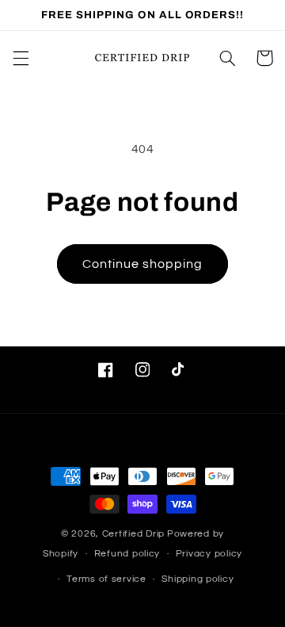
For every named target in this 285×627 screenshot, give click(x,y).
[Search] (227, 58)
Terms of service (106, 579)
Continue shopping (142, 264)
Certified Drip (133, 534)
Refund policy (127, 553)
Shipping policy (198, 579)
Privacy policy (209, 553)
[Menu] (20, 58)
